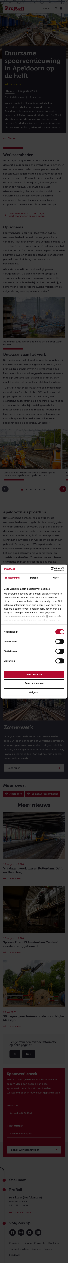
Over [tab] (56, 577)
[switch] (59, 641)
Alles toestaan (34, 674)
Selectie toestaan (34, 683)
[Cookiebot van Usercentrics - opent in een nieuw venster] (50, 569)
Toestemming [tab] (12, 577)
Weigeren (34, 692)
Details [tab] (34, 577)
